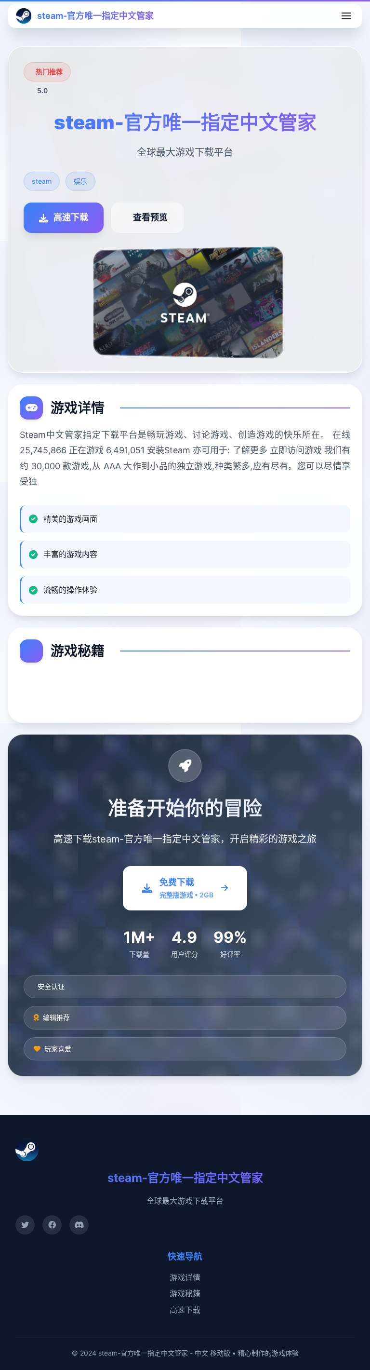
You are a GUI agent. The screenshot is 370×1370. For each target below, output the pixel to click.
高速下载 (185, 1310)
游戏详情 (185, 1277)
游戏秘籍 (185, 1293)
